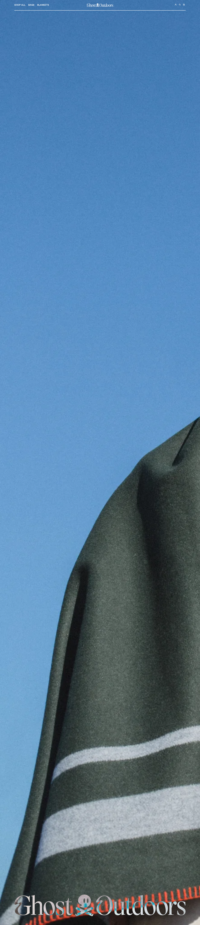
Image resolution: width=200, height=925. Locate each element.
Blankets (43, 5)
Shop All (19, 5)
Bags (31, 5)
